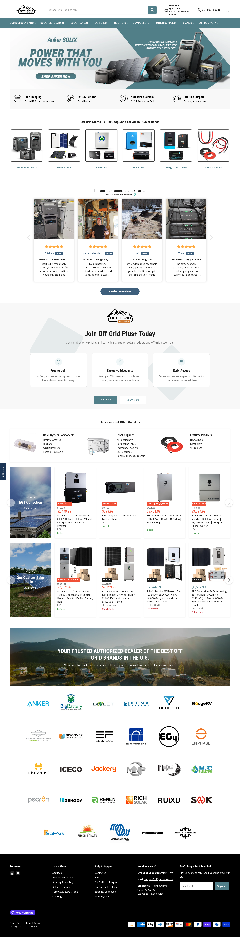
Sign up (221, 886)
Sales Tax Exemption (105, 891)
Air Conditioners (125, 439)
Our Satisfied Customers (107, 887)
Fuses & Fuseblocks (53, 451)
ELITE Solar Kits (109, 605)
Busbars (47, 443)
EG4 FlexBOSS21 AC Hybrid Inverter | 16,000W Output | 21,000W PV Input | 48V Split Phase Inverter (207, 521)
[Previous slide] (19, 58)
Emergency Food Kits (127, 447)
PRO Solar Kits (153, 604)
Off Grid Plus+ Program (106, 882)
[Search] (152, 10)
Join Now (105, 399)
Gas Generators (124, 451)
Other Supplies (166, 23)
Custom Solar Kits (22, 23)
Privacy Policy (16, 923)
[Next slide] (221, 58)
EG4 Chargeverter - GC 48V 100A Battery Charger (119, 517)
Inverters (120, 23)
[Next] (229, 503)
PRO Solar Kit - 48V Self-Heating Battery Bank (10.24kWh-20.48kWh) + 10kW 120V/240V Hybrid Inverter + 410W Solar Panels (209, 598)
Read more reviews (120, 291)
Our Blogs (57, 896)
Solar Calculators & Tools (65, 891)
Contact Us (100, 872)
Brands (187, 23)
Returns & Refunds (61, 887)
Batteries (101, 23)
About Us (57, 872)
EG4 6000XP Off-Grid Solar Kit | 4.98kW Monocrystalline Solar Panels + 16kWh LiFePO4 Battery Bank (75, 596)
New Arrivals (196, 439)
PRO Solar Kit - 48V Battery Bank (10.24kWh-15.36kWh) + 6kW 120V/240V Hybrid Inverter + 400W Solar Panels (165, 596)
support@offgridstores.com (158, 879)
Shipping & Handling (62, 882)
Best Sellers (196, 443)
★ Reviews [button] (3, 471)
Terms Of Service (33, 923)
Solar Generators (52, 23)
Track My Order (102, 896)
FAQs (97, 877)
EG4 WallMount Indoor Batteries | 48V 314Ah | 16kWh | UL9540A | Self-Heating (165, 519)
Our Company (207, 23)
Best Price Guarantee (63, 877)
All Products (196, 447)
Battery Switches (52, 439)
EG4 (59, 529)
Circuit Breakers (51, 447)
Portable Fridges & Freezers (131, 455)
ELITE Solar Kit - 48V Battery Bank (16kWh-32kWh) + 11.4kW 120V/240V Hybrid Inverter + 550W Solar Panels (119, 596)
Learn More (133, 400)
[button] (29, 237)
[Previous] (11, 503)
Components (141, 23)
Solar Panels (79, 23)
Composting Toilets (126, 443)
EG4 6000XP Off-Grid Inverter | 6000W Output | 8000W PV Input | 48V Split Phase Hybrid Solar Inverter (75, 521)
